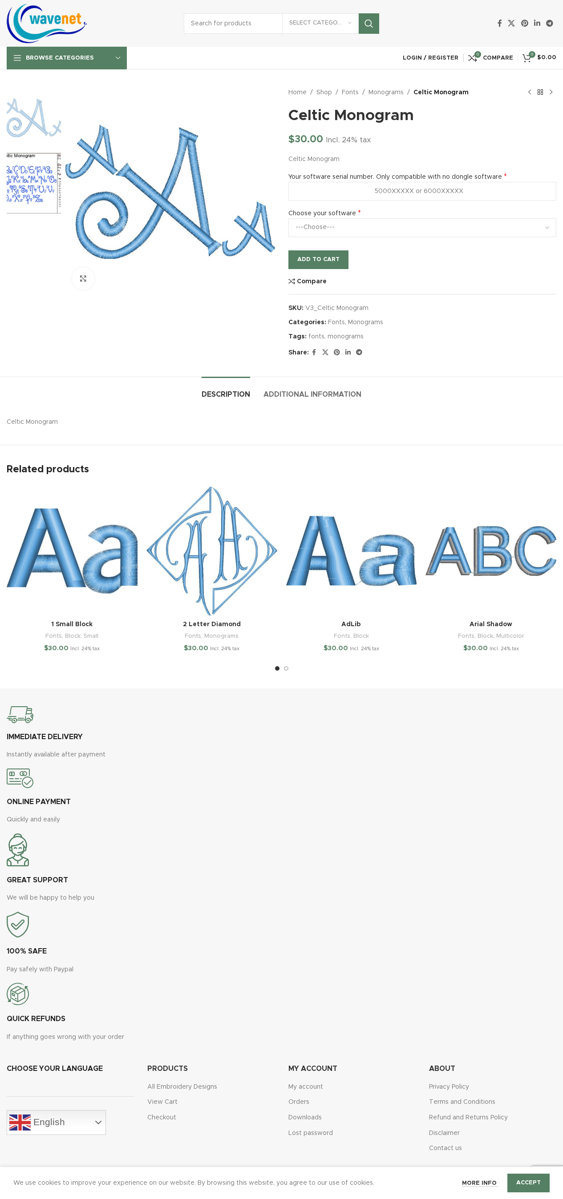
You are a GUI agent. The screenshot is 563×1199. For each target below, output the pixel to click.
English (48, 1121)
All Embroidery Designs (182, 1087)
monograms (346, 337)
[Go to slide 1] (277, 668)
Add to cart (318, 259)
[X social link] (511, 23)
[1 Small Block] (72, 551)
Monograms (386, 92)
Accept (528, 1183)
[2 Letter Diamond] (211, 551)
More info (480, 1183)
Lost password (310, 1133)
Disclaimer (444, 1133)
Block (73, 636)
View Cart (162, 1102)
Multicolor (510, 636)
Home (297, 92)
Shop (324, 92)
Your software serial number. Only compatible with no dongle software (395, 177)
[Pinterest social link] (524, 23)
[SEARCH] (369, 23)
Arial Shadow (491, 624)
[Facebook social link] (499, 23)
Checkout (161, 1118)
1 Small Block (72, 624)
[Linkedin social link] (537, 23)
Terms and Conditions (462, 1102)
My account (305, 1087)
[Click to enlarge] (83, 278)
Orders (298, 1102)
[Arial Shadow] (490, 551)
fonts (316, 337)
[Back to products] (540, 92)
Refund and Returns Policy (468, 1118)
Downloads (305, 1118)
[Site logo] (47, 23)
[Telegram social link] (549, 23)
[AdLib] (351, 551)
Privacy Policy (449, 1087)
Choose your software (322, 213)
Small (91, 636)
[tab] (226, 390)
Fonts (350, 92)
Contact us (445, 1148)
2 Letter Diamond (212, 624)
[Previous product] (529, 92)
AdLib (351, 624)
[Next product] (551, 92)
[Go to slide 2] (286, 668)
